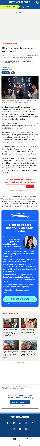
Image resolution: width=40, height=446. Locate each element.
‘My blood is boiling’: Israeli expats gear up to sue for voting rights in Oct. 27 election (28, 354)
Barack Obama (20, 387)
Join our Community (9, 7)
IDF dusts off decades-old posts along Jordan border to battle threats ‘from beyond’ (10, 354)
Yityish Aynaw (29, 387)
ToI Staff (6, 67)
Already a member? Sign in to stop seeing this (20, 304)
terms (28, 190)
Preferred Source (9, 62)
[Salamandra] (30, 438)
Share (7, 72)
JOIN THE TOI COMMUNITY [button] (20, 402)
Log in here (25, 406)
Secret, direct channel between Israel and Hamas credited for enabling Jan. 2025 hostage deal (10, 332)
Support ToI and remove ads (30, 7)
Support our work (20, 299)
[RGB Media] (16, 439)
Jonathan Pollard (6, 388)
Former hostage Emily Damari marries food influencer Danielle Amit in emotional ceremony (28, 332)
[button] (37, 2)
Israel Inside (11, 387)
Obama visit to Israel (18, 388)
